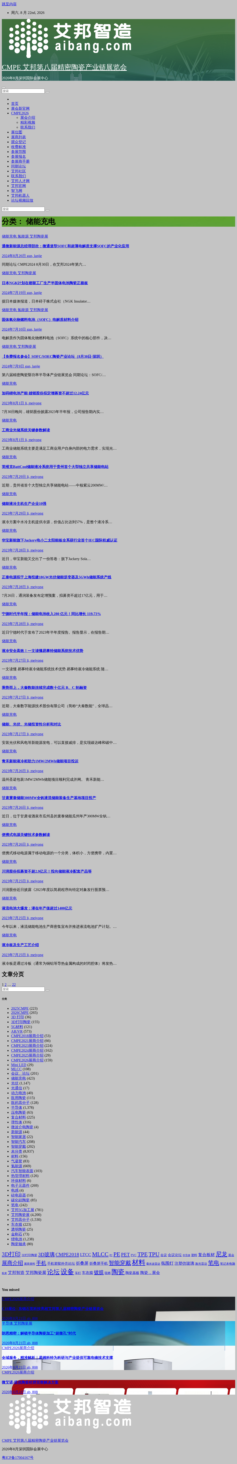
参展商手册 (20, 161)
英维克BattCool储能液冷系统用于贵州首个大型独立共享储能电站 (55, 467)
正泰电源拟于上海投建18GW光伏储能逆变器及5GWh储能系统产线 (56, 577)
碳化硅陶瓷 (20, 1200)
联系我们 (27, 127)
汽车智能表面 (22, 1171)
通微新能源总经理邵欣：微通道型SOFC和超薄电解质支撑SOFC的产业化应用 (65, 246)
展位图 (16, 132)
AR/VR (17, 1031)
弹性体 (16, 1122)
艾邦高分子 (20, 1220)
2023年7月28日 (14, 550)
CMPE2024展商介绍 (27, 1050)
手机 (41, 1263)
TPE (142, 1254)
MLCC (16, 1069)
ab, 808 (32, 1318)
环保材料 (18, 1181)
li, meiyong (33, 403)
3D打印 (11, 1254)
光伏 (15, 1083)
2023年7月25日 (14, 881)
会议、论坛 (20, 1073)
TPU (154, 1254)
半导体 (16, 1107)
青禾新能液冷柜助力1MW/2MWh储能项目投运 (40, 761)
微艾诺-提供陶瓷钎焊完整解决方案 (30, 1382)
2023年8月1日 (13, 403)
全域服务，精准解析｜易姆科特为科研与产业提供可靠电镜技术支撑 (57, 1358)
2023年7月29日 (14, 477)
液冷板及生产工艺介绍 (20, 945)
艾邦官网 (18, 186)
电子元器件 (20, 1185)
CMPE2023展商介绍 (27, 1046)
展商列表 (18, 137)
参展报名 (18, 156)
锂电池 (16, 1239)
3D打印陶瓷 (21, 1022)
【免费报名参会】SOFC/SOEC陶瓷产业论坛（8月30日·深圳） (53, 356)
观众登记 (18, 142)
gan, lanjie (34, 256)
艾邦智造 (16, 1272)
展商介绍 (12, 1263)
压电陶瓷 (18, 1112)
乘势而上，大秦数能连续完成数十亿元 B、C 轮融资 (44, 688)
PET (125, 1254)
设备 (67, 1271)
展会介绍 (27, 117)
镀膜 (99, 1272)
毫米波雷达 (153, 1263)
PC (110, 1255)
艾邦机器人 (20, 195)
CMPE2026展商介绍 (27, 1060)
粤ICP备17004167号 (18, 1458)
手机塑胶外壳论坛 (61, 1263)
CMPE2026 (20, 113)
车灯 (78, 1273)
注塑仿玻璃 (184, 1263)
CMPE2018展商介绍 (27, 1036)
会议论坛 (175, 1255)
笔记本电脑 (227, 1263)
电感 (15, 1190)
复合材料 (18, 1117)
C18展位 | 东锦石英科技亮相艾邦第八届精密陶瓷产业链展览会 (53, 1309)
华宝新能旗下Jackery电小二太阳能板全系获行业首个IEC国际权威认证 (59, 540)
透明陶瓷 (18, 1229)
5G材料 (17, 1027)
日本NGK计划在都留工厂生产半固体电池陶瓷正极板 (45, 283)
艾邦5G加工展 (22, 1210)
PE (116, 1254)
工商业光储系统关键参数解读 (26, 430)
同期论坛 (18, 166)
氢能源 (24, 236)
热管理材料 (20, 1176)
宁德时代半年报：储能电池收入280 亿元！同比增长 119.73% (51, 614)
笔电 (15, 1205)
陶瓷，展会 (150, 1273)
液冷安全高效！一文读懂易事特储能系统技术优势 (42, 651)
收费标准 (18, 147)
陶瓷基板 (132, 1273)
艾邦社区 (18, 171)
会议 (163, 1255)
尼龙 (221, 1254)
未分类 (16, 1151)
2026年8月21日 (14, 1318)
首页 (15, 104)
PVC (134, 1255)
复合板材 (206, 1254)
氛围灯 (167, 1263)
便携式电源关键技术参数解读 (26, 835)
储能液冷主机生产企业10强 (24, 504)
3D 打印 (17, 1017)
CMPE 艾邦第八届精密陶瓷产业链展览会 (64, 67)
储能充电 (10, 236)
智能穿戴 (18, 1146)
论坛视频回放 (22, 200)
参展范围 (18, 152)
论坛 (53, 1271)
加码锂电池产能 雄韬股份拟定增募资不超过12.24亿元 (45, 393)
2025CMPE (20, 1008)
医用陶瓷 (18, 1098)
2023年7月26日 (14, 771)
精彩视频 (27, 122)
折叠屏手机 (98, 1263)
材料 (15, 1156)
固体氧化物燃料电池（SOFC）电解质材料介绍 (40, 320)
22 (14, 985)
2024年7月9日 (13, 366)
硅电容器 (18, 1195)
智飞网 (16, 191)
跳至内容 (9, 4)
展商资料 (29, 1263)
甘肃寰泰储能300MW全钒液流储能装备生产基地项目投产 (49, 798)
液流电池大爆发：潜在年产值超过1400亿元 (37, 908)
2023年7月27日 (14, 660)
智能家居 (18, 1137)
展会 (231, 1255)
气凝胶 (16, 1161)
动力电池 (18, 1093)
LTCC (85, 1254)
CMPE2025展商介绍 (27, 1055)
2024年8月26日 (14, 256)
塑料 (194, 1255)
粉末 (4, 1273)
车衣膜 (16, 1224)
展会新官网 (20, 108)
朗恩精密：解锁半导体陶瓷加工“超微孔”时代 (39, 1333)
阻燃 (108, 1273)
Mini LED (18, 1065)
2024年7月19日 (14, 293)
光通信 (16, 1088)
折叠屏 (82, 1263)
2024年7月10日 (14, 329)
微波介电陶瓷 (22, 1127)
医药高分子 (20, 1103)
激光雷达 (201, 1263)
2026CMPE (20, 1013)
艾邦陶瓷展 (39, 236)
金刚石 (16, 1234)
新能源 (16, 1132)
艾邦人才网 (20, 181)
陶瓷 (118, 1271)
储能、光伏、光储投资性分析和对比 (31, 724)
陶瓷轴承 (18, 1244)
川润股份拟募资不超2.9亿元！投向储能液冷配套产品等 (47, 871)
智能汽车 (18, 1142)
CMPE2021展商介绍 (27, 1041)
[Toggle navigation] (4, 87)
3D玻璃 (46, 1254)
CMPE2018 (67, 1254)
